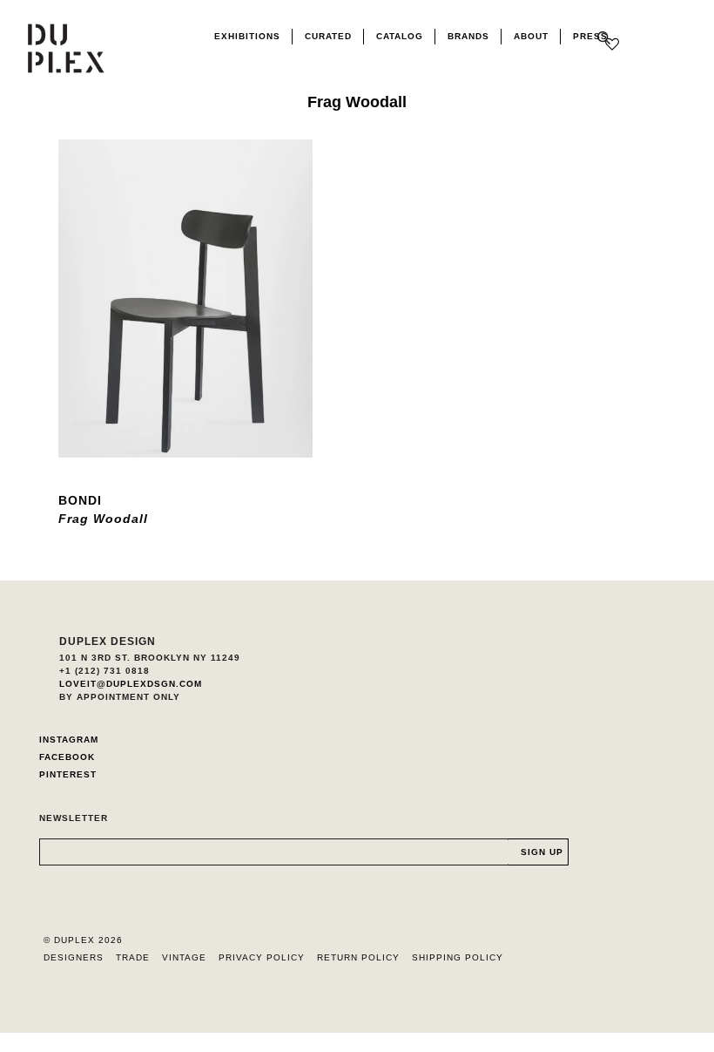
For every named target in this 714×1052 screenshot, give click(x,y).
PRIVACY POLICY (262, 957)
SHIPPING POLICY (457, 957)
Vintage (184, 957)
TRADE (133, 957)
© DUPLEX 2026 (83, 940)
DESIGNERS (74, 957)
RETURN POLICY (358, 957)
